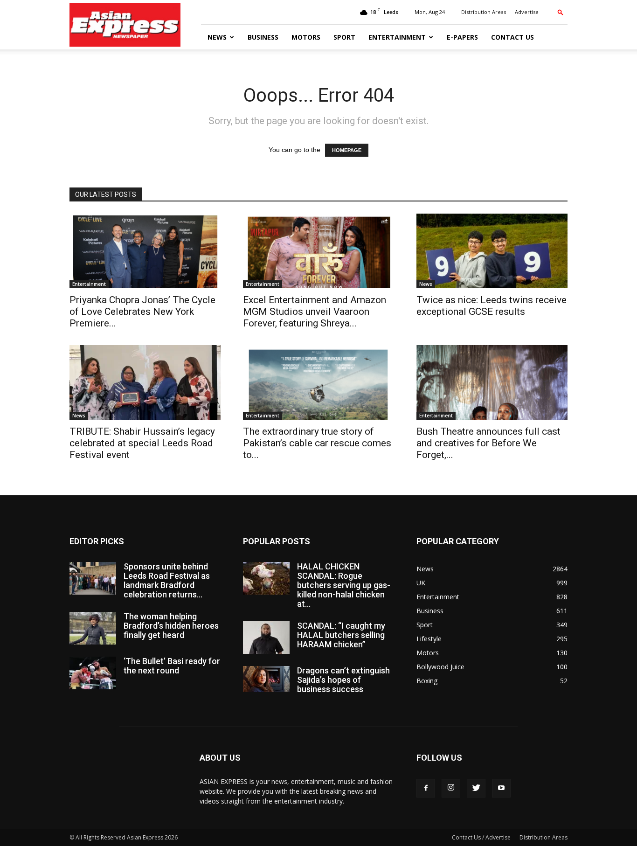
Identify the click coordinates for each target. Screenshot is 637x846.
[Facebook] (425, 788)
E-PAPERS (462, 37)
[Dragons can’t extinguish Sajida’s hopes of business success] (266, 679)
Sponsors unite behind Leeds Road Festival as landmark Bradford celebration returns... (167, 580)
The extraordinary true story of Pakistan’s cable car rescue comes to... (317, 443)
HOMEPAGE (346, 150)
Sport (344, 37)
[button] (561, 11)
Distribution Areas (483, 11)
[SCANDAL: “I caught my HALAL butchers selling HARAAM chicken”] (266, 637)
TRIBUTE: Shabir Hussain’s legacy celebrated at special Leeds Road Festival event (142, 443)
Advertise (527, 11)
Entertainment (397, 37)
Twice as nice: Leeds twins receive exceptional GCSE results (491, 305)
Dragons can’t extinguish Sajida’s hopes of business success (343, 680)
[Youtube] (501, 788)
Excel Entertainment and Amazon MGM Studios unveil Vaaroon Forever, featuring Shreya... (314, 311)
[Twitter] (476, 788)
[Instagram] (451, 788)
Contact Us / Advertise (481, 837)
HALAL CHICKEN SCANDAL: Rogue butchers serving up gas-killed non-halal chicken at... (343, 585)
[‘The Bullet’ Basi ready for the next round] (92, 673)
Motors (305, 37)
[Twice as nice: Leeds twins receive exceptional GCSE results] (492, 251)
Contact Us (512, 37)
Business (263, 37)
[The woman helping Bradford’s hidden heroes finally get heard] (92, 628)
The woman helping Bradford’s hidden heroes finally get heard (171, 625)
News (217, 37)
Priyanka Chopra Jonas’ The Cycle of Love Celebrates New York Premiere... (142, 311)
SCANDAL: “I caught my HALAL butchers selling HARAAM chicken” (341, 635)
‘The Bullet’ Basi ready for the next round (172, 665)
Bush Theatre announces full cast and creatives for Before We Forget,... (488, 443)
